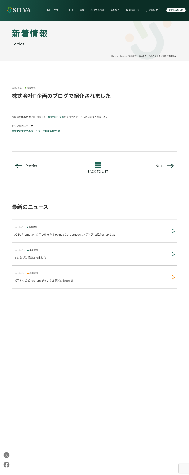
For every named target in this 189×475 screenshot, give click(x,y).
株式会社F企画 (56, 117)
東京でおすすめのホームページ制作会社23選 (36, 131)
